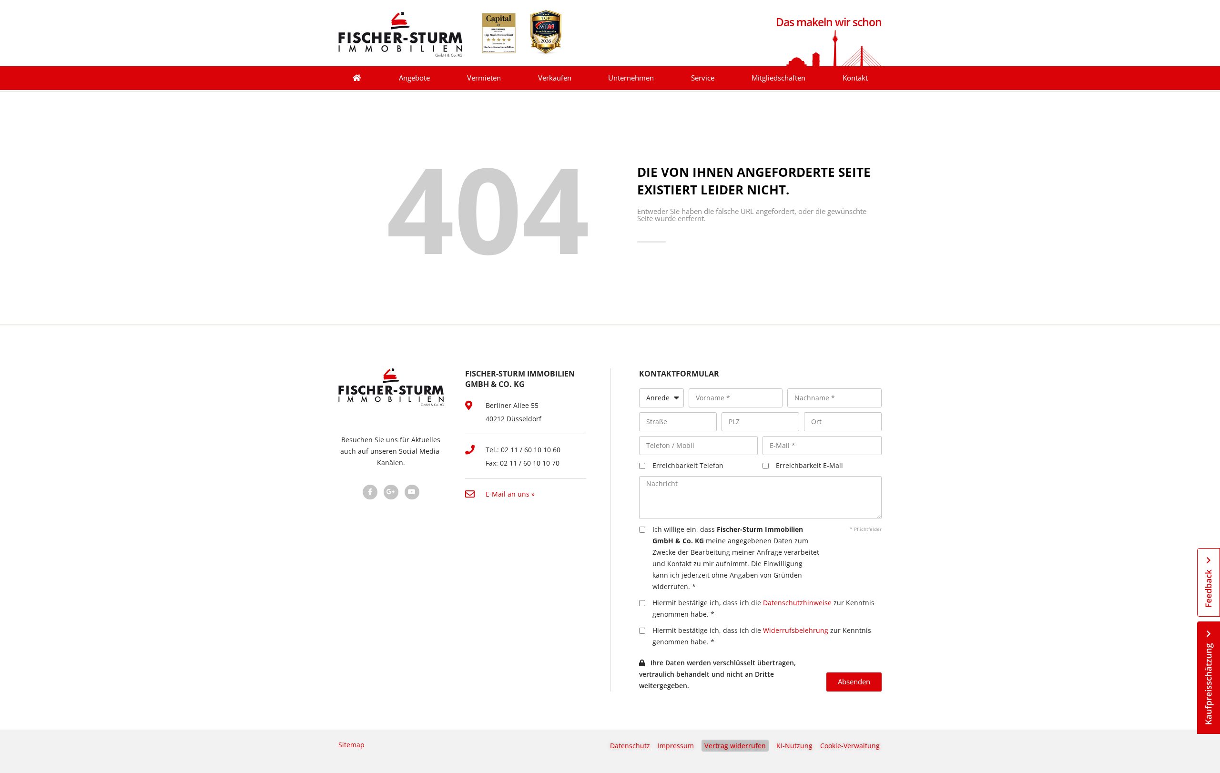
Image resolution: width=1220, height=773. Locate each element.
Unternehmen (631, 78)
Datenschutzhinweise (797, 602)
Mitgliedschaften (778, 78)
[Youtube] (412, 492)
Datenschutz (630, 745)
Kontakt (855, 78)
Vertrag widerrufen (735, 745)
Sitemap (351, 744)
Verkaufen (554, 78)
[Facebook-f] (370, 492)
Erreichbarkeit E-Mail (809, 465)
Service (702, 78)
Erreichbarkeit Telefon (687, 465)
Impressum (676, 745)
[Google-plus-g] (391, 492)
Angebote (414, 78)
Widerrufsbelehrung (795, 630)
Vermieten (484, 78)
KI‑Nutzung (794, 745)
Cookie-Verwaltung (850, 745)
